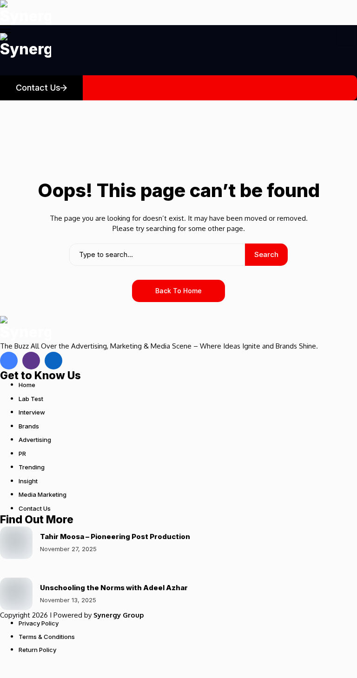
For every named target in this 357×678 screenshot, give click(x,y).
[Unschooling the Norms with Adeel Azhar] (16, 594)
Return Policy (37, 649)
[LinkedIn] (53, 360)
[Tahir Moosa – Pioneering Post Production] (16, 543)
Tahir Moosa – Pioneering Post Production (115, 536)
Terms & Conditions (47, 636)
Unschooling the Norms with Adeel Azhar (114, 587)
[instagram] (31, 360)
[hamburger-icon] (346, 35)
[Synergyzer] (25, 12)
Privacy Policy (39, 623)
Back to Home (178, 291)
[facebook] (9, 360)
